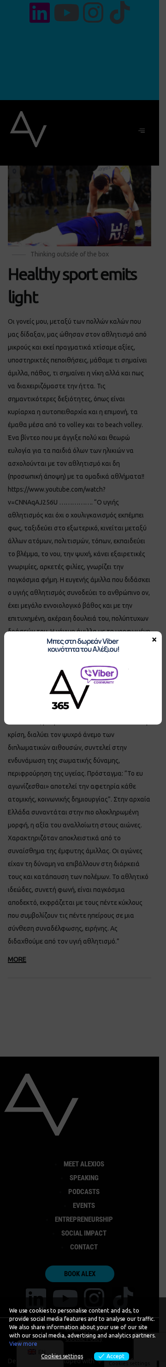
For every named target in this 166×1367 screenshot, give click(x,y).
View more (23, 1344)
